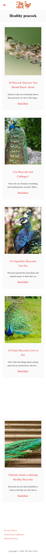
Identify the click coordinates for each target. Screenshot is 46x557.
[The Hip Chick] (23, 5)
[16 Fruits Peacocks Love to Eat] (23, 319)
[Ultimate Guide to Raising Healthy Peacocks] (23, 444)
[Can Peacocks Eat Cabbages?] (23, 141)
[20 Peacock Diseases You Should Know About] (23, 51)
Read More (23, 103)
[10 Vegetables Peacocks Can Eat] (23, 230)
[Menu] (4, 5)
